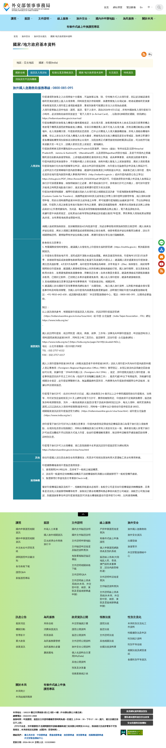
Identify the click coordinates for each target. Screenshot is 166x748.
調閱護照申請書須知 (25, 559)
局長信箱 (48, 623)
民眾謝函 (48, 635)
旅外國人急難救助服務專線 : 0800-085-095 (43, 88)
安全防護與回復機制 (136, 723)
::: (1, 2)
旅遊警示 (132, 547)
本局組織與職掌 (24, 697)
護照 (13, 18)
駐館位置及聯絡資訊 (62, 73)
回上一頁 (150, 54)
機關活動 (20, 629)
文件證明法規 (107, 635)
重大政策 (20, 641)
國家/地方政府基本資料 (91, 73)
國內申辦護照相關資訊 (25, 531)
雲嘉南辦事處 (55, 735)
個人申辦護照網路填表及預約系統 (109, 550)
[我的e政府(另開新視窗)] (123, 733)
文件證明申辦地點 (81, 541)
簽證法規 (104, 629)
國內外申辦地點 (105, 18)
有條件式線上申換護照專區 (83, 26)
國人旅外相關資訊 (53, 535)
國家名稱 (20, 73)
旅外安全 (82, 18)
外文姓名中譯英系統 (25, 550)
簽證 (27, 18)
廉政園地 (48, 653)
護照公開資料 (79, 629)
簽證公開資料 (79, 635)
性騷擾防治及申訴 (137, 633)
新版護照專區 (23, 578)
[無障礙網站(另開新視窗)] (135, 733)
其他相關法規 (107, 641)
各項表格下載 (23, 566)
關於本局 (147, 18)
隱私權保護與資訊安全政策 (136, 717)
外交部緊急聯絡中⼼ (33, 738)
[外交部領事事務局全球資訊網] (26, 6)
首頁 (106, 7)
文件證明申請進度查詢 (109, 579)
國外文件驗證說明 (81, 535)
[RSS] (161, 271)
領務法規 (105, 617)
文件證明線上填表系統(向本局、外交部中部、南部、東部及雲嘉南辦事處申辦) (81, 587)
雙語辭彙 (131, 7)
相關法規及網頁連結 (137, 652)
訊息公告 (21, 617)
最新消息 (20, 623)
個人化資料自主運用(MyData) (81, 654)
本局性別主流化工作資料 (137, 625)
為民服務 (128, 18)
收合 (83, 514)
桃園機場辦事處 (96, 735)
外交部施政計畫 (80, 623)
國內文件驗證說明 (81, 529)
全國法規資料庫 (108, 647)
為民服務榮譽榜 (52, 641)
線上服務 (62, 18)
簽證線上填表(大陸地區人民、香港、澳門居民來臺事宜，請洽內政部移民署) (109, 564)
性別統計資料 (135, 639)
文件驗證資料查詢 (109, 586)
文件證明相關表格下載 (81, 567)
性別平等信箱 (135, 644)
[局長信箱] (161, 257)
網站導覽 (117, 7)
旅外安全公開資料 (81, 647)
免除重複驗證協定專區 (81, 558)
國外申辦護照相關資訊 (25, 540)
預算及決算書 (79, 668)
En (141, 7)
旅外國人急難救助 (137, 529)
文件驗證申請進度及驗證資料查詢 (81, 548)
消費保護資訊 (51, 629)
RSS (144, 54)
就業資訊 (20, 647)
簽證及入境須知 (38, 73)
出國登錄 (132, 541)
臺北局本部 (29, 735)
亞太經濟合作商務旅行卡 (53, 543)
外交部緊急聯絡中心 (137, 554)
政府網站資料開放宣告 (136, 711)
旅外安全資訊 (40, 36)
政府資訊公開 (80, 617)
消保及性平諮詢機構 (25, 79)
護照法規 (104, 623)
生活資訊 (113, 73)
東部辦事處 (81, 735)
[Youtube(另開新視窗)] (161, 264)
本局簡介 (20, 691)
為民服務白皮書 (52, 647)
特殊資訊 (128, 73)
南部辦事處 (69, 735)
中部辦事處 (42, 735)
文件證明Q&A (79, 575)
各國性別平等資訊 (137, 660)
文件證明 (43, 18)
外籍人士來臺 (51, 529)
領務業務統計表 (80, 674)
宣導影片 (20, 635)
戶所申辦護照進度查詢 (109, 531)
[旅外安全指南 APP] (161, 249)
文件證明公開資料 (81, 641)
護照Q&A (21, 572)
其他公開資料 (79, 662)
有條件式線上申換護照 (109, 540)
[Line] (161, 242)
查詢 (159, 7)
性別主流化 (134, 617)
